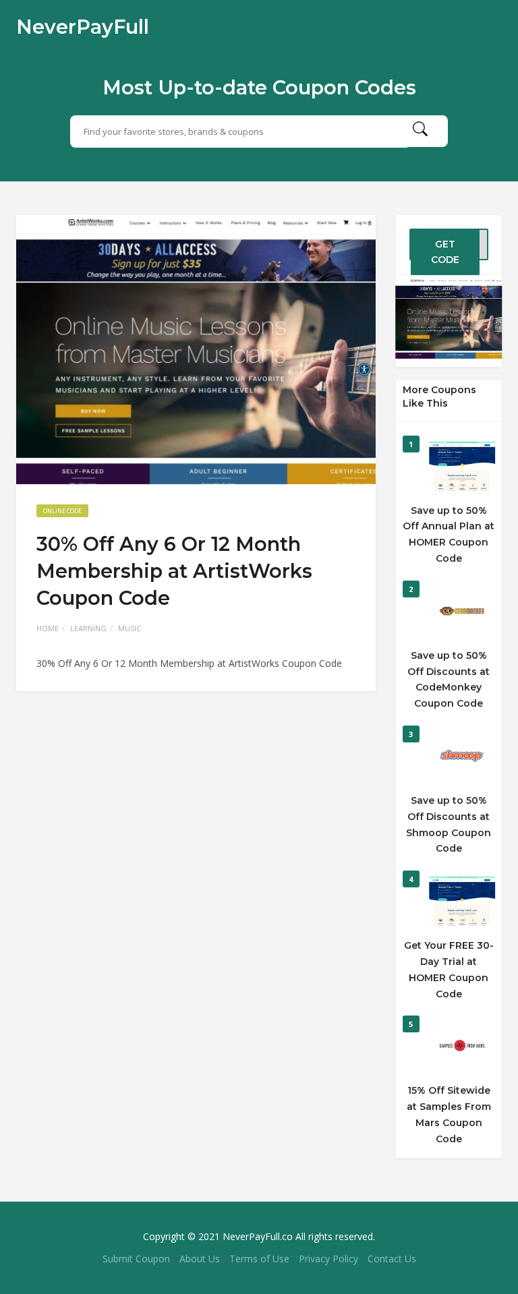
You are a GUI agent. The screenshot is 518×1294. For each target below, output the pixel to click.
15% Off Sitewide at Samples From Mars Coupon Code (449, 1114)
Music (129, 628)
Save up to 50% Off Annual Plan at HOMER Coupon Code (448, 534)
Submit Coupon (136, 1258)
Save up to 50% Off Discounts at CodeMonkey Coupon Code (448, 679)
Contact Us (392, 1258)
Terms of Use (259, 1258)
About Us (199, 1258)
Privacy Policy (328, 1258)
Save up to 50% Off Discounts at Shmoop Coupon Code (448, 824)
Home (47, 628)
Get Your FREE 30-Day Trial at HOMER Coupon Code (449, 969)
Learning (88, 628)
